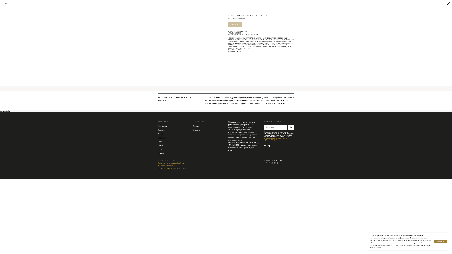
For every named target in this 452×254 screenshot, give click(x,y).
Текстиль (161, 153)
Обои (160, 142)
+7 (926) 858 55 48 (271, 163)
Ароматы (161, 130)
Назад (6, 3)
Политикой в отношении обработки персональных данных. (275, 139)
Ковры (160, 134)
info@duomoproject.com (236, 142)
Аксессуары (162, 126)
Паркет (160, 146)
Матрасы (161, 138)
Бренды (196, 126)
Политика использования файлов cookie (173, 168)
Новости (196, 130)
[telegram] (265, 145)
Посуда (160, 149)
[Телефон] (269, 145)
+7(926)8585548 (234, 145)
